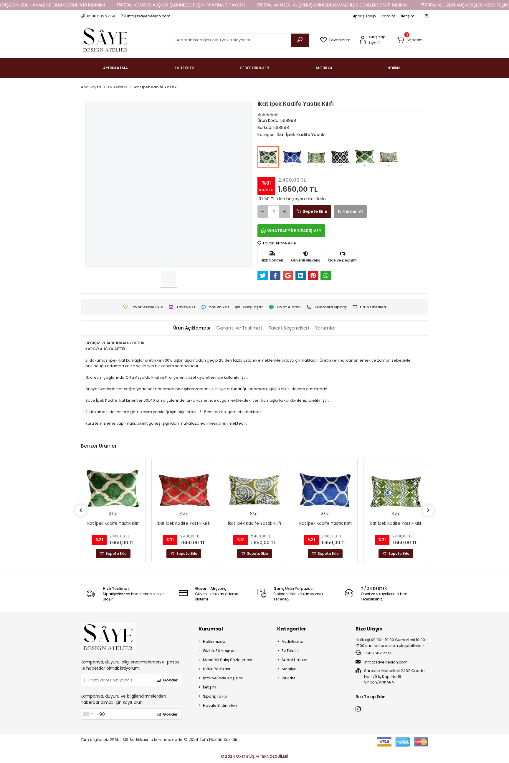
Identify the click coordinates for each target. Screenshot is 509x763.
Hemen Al (353, 211)
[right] (428, 510)
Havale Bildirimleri (220, 705)
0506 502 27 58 (378, 653)
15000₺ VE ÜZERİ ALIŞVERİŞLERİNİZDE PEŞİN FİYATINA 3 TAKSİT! (181, 5)
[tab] (191, 328)
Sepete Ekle (315, 211)
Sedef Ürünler (295, 660)
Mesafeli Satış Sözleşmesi (227, 660)
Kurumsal (211, 628)
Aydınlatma (292, 641)
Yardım (388, 16)
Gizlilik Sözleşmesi (220, 650)
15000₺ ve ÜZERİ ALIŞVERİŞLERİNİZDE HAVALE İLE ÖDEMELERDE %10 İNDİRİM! (333, 5)
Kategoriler (291, 628)
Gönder (170, 680)
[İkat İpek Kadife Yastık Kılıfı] (268, 161)
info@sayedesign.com (385, 662)
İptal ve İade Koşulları (223, 678)
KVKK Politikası (216, 669)
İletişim (407, 16)
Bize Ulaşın (369, 628)
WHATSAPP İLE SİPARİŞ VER (294, 231)
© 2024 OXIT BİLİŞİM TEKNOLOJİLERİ (254, 756)
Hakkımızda (214, 641)
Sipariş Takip (364, 16)
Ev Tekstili (290, 650)
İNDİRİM (288, 678)
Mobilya (289, 669)
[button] (409, 40)
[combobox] (88, 714)
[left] (80, 510)
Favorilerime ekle (279, 243)
